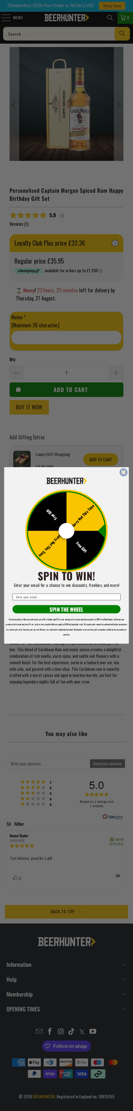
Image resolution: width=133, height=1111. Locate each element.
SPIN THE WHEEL (66, 609)
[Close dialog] (123, 472)
